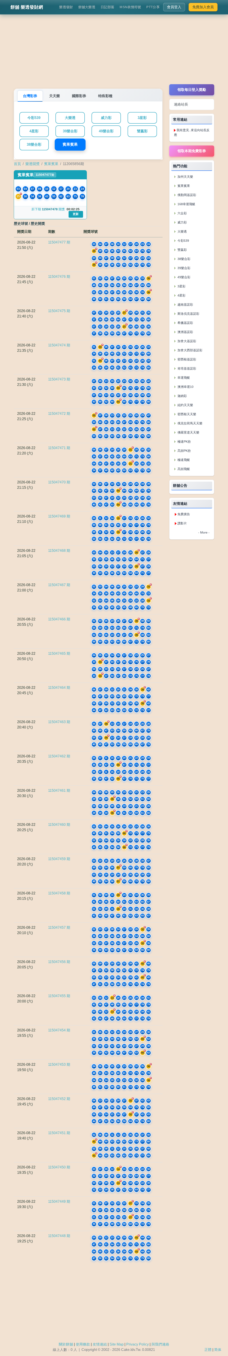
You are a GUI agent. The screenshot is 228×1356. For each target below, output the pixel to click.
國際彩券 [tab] (79, 96)
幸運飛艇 (183, 377)
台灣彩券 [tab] (30, 96)
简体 (217, 1350)
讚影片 (182, 523)
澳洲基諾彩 (185, 332)
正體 (208, 1350)
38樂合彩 (34, 144)
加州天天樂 (185, 176)
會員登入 (174, 7)
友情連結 (100, 1344)
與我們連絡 (160, 1344)
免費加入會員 (203, 7)
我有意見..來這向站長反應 (192, 132)
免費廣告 (183, 514)
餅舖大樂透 (87, 7)
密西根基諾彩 (186, 359)
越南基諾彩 (185, 304)
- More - (204, 532)
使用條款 (83, 1344)
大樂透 (70, 118)
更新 (76, 214)
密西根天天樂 (186, 414)
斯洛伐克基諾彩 (188, 313)
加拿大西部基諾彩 (189, 350)
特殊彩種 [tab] (105, 96)
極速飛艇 (183, 460)
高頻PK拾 (184, 450)
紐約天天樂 (185, 405)
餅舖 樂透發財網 (26, 7)
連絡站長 (181, 104)
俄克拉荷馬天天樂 (189, 423)
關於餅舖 (66, 1344)
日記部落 (107, 7)
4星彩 (34, 131)
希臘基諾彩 (185, 323)
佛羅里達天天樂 (188, 432)
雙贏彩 (142, 131)
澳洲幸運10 (185, 387)
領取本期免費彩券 (191, 151)
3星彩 (142, 118)
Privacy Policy (137, 1344)
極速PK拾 (184, 441)
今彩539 (34, 118)
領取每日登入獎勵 (191, 90)
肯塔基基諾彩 (186, 368)
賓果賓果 (70, 145)
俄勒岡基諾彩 (186, 195)
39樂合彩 (70, 131)
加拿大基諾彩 (186, 341)
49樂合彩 (106, 131)
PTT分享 (153, 7)
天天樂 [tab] (54, 96)
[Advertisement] (114, 53)
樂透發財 (66, 7)
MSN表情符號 (130, 7)
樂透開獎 (32, 164)
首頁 (17, 164)
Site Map (117, 1344)
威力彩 (106, 118)
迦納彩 (182, 396)
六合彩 (182, 213)
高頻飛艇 (183, 469)
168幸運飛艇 (186, 204)
